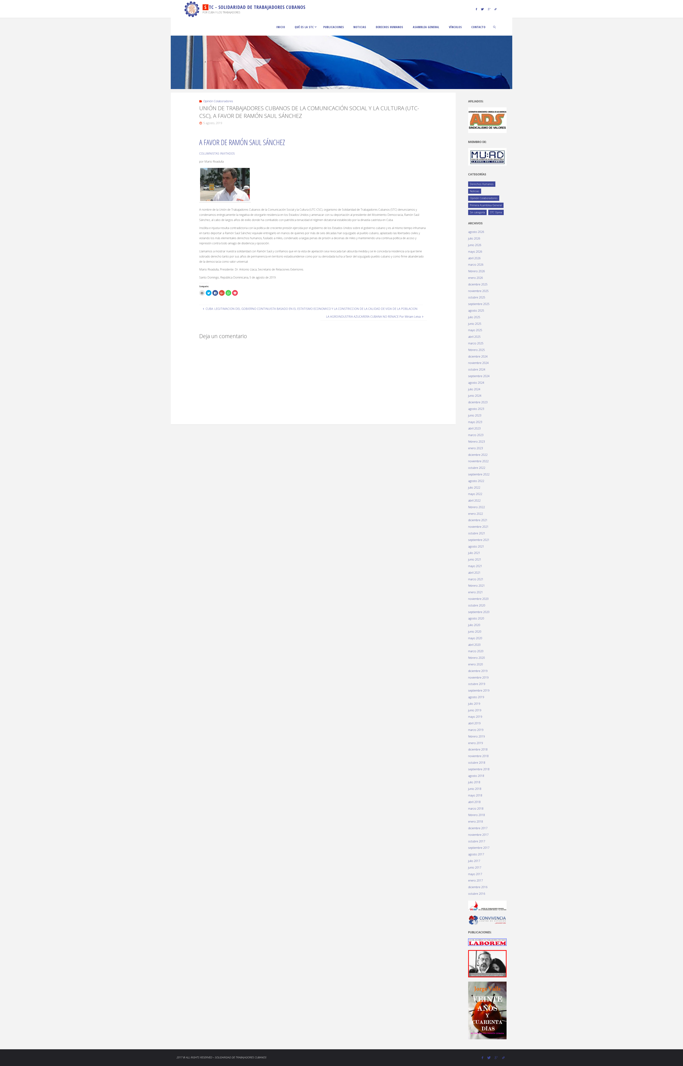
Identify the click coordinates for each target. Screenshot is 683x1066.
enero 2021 (475, 592)
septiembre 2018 (478, 769)
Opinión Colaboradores (218, 101)
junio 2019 (474, 710)
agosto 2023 (476, 409)
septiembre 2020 (478, 612)
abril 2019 (474, 723)
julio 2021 (474, 553)
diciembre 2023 (478, 402)
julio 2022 (474, 487)
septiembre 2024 (478, 376)
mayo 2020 (475, 638)
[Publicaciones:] (487, 942)
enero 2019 (475, 743)
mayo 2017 (475, 874)
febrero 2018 (476, 815)
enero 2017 (475, 880)
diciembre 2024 (478, 356)
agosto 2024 (476, 383)
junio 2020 (474, 632)
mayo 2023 (475, 422)
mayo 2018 (475, 795)
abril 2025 (474, 337)
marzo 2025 (475, 343)
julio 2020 (474, 625)
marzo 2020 (475, 651)
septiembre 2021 (478, 540)
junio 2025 (474, 324)
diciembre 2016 (478, 887)
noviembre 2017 (478, 835)
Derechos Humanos (482, 184)
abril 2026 (474, 258)
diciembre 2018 (478, 749)
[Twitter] (482, 9)
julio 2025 (474, 317)
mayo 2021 (475, 566)
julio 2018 (474, 782)
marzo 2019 (475, 730)
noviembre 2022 (478, 461)
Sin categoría (477, 212)
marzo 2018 (475, 808)
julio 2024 (474, 389)
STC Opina (496, 212)
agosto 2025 (476, 310)
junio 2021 (474, 559)
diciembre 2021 (478, 520)
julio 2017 (474, 861)
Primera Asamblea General (486, 205)
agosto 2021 (476, 546)
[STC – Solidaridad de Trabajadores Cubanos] (192, 9)
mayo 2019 (475, 717)
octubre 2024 (476, 369)
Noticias (474, 191)
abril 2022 (474, 500)
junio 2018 (474, 789)
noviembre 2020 (478, 599)
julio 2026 (474, 238)
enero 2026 (475, 278)
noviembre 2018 (478, 756)
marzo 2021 (475, 579)
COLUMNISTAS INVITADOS (217, 153)
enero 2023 (475, 448)
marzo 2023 (475, 435)
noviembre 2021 (478, 527)
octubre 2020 (476, 605)
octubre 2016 (476, 894)
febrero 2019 (476, 736)
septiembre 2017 (478, 848)
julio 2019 (474, 704)
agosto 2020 (476, 618)
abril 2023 (474, 428)
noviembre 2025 (478, 291)
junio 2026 (474, 245)
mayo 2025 (475, 330)
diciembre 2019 (478, 671)
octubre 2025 (476, 297)
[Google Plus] (489, 9)
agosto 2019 (476, 697)
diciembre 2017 (478, 828)
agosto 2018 (476, 776)
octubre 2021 (476, 533)
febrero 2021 (476, 586)
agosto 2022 (476, 481)
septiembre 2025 (478, 304)
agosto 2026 (476, 232)
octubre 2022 (476, 468)
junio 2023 (474, 415)
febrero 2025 (476, 350)
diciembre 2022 (478, 455)
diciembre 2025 (478, 284)
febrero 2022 (476, 507)
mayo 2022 (475, 494)
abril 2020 (474, 645)
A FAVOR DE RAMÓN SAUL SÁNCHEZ (242, 142)
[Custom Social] (496, 9)
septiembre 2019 (478, 690)
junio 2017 (474, 867)
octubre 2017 (476, 841)
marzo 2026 (475, 265)
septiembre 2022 (478, 474)
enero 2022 (475, 514)
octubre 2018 (476, 763)
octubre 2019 (476, 684)
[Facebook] (476, 9)
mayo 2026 (475, 252)
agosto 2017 (476, 854)
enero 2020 (475, 664)
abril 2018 (474, 802)
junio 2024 (474, 396)
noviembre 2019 (478, 677)
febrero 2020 (476, 658)
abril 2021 (474, 573)
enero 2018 (475, 821)
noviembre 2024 (478, 363)
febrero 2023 (476, 442)
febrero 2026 (476, 271)
